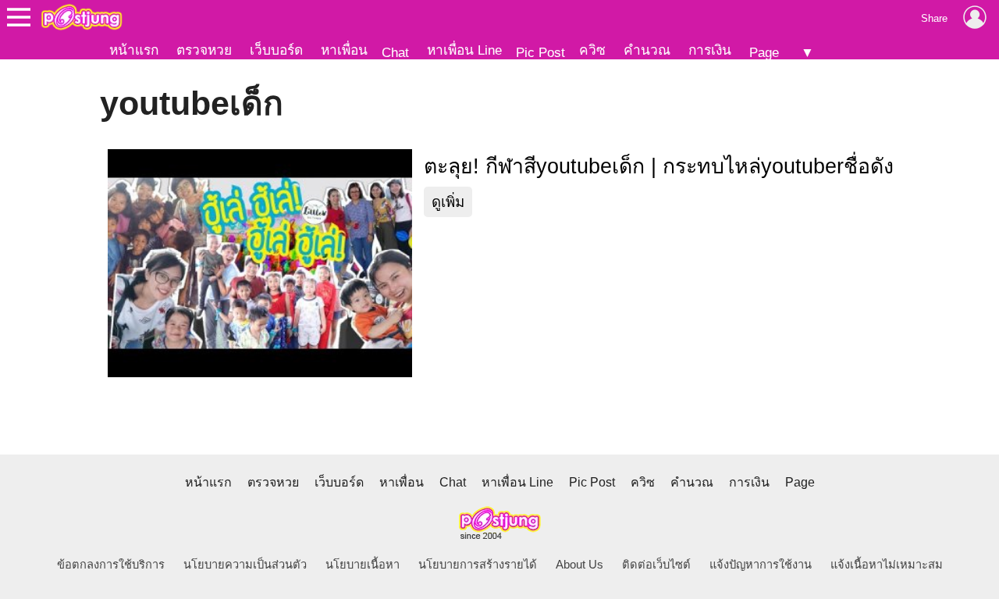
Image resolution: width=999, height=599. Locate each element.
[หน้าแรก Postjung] (82, 17)
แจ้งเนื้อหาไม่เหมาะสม (886, 564)
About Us (579, 564)
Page (764, 52)
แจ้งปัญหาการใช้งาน (760, 564)
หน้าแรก (133, 50)
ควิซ (592, 50)
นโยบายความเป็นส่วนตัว (245, 564)
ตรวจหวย (204, 50)
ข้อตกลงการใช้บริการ (111, 564)
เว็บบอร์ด (276, 50)
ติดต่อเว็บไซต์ (656, 564)
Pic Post (540, 52)
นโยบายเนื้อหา (362, 564)
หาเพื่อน (344, 50)
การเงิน (709, 50)
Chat (395, 52)
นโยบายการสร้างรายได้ (477, 564)
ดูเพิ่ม (448, 202)
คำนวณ (647, 50)
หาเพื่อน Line (464, 50)
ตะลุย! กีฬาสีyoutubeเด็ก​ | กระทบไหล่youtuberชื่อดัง (659, 166)
